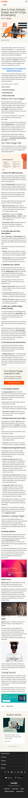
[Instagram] (8, 772)
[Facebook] (5, 772)
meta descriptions (18, 236)
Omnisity (15, 59)
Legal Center (7, 788)
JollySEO (17, 425)
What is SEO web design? (8, 89)
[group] (14, 731)
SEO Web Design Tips (7, 92)
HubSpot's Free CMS (10, 513)
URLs (17, 421)
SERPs (6, 109)
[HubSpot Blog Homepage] (4, 2)
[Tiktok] (25, 772)
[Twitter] (15, 772)
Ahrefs (19, 216)
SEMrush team (6, 353)
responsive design (20, 330)
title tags (9, 236)
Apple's (3, 621)
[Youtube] (11, 772)
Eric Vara (9, 18)
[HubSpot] (14, 783)
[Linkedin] (18, 772)
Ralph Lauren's (5, 582)
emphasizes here (9, 124)
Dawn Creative (10, 540)
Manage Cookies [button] (20, 791)
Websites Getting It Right (8, 95)
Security (22, 788)
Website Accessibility (9, 791)
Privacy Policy (15, 788)
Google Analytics (8, 392)
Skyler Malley (19, 313)
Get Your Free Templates (14, 382)
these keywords (11, 184)
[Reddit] (21, 772)
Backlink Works (10, 271)
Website (5, 4)
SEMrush (14, 216)
